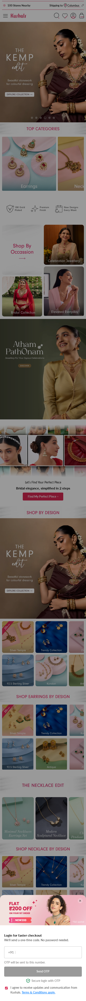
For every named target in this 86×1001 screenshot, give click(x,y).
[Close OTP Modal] (80, 900)
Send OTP (43, 971)
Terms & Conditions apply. (38, 992)
